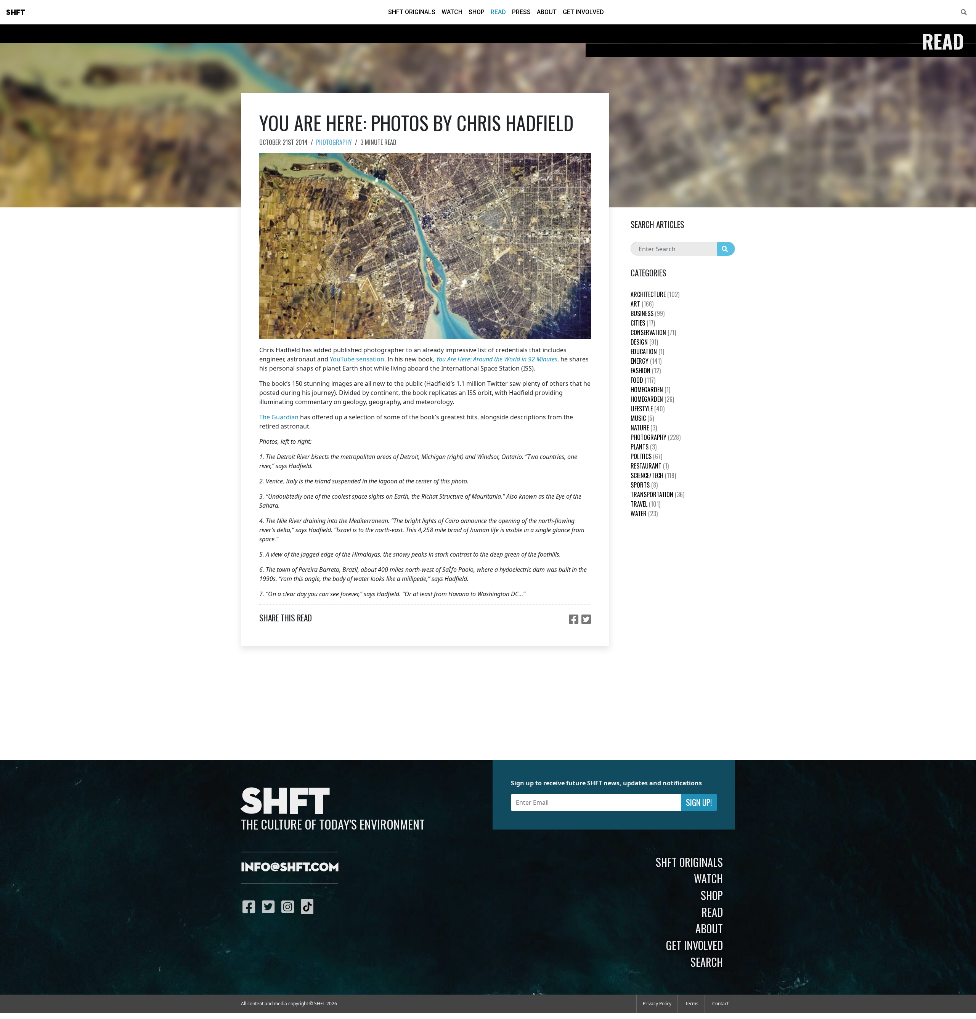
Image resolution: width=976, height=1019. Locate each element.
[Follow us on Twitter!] (270, 906)
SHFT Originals (411, 12)
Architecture (655, 294)
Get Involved (583, 12)
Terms (691, 1003)
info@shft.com (290, 868)
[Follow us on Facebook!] (250, 906)
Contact (720, 1003)
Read (498, 12)
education (647, 351)
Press (521, 12)
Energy (646, 361)
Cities (643, 322)
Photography (334, 142)
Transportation (657, 494)
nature (644, 427)
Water (644, 513)
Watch (451, 12)
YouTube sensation (357, 359)
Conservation (653, 332)
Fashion (646, 370)
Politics (646, 456)
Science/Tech (653, 475)
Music (642, 418)
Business (648, 313)
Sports (644, 484)
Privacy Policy (657, 1003)
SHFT (15, 12)
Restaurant (650, 465)
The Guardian (279, 417)
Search (706, 962)
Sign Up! (699, 802)
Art (642, 303)
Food (643, 380)
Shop (477, 12)
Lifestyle (648, 408)
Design (644, 342)
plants (644, 446)
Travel (645, 504)
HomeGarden (650, 389)
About (547, 12)
